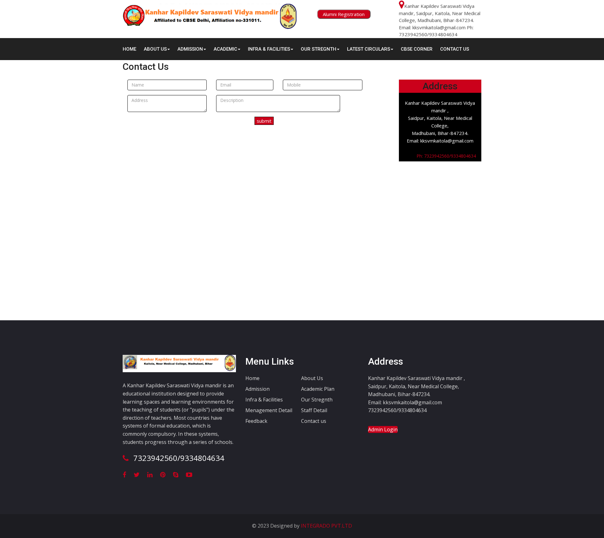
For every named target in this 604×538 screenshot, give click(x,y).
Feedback (256, 421)
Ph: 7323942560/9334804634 (442, 156)
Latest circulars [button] (368, 49)
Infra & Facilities (264, 399)
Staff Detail (314, 410)
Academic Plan (317, 388)
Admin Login (383, 429)
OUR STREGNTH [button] (318, 49)
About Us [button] (155, 49)
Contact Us (454, 49)
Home (129, 49)
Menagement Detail (268, 410)
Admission (257, 388)
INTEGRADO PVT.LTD (325, 525)
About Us (312, 378)
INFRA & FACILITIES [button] (269, 49)
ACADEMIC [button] (225, 49)
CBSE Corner (417, 49)
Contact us (313, 421)
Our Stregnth (317, 399)
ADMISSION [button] (190, 49)
